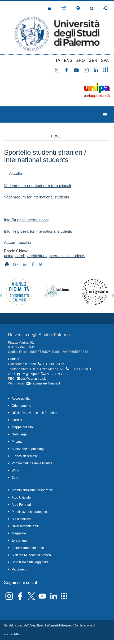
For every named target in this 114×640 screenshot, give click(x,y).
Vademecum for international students (36, 197)
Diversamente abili (25, 526)
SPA (105, 60)
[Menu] (105, 114)
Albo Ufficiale (21, 497)
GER (93, 60)
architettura (37, 255)
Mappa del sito (22, 427)
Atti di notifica (21, 519)
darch (20, 255)
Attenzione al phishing (28, 449)
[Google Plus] (16, 264)
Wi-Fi (15, 470)
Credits (17, 420)
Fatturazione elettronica (29, 548)
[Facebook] (33, 264)
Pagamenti (19, 569)
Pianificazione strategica (29, 512)
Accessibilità (21, 398)
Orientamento (21, 406)
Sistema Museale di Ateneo (31, 555)
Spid (15, 477)
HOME (56, 136)
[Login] (105, 8)
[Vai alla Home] (57, 27)
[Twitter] (41, 264)
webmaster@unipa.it (45, 383)
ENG (68, 60)
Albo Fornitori (21, 505)
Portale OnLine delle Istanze (32, 463)
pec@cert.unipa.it (33, 378)
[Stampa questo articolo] (7, 264)
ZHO (80, 60)
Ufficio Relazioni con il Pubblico (34, 413)
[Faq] (78, 8)
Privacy (17, 442)
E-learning (19, 540)
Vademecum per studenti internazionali (37, 185)
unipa (8, 255)
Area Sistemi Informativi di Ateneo (50, 625)
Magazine (19, 533)
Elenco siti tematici (25, 456)
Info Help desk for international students (38, 231)
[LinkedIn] (25, 264)
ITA (57, 60)
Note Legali (20, 434)
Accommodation (18, 242)
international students (67, 255)
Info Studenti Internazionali (26, 220)
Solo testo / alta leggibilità (30, 562)
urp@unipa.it (30, 374)
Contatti (13, 359)
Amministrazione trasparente (32, 490)
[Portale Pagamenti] (63, 8)
